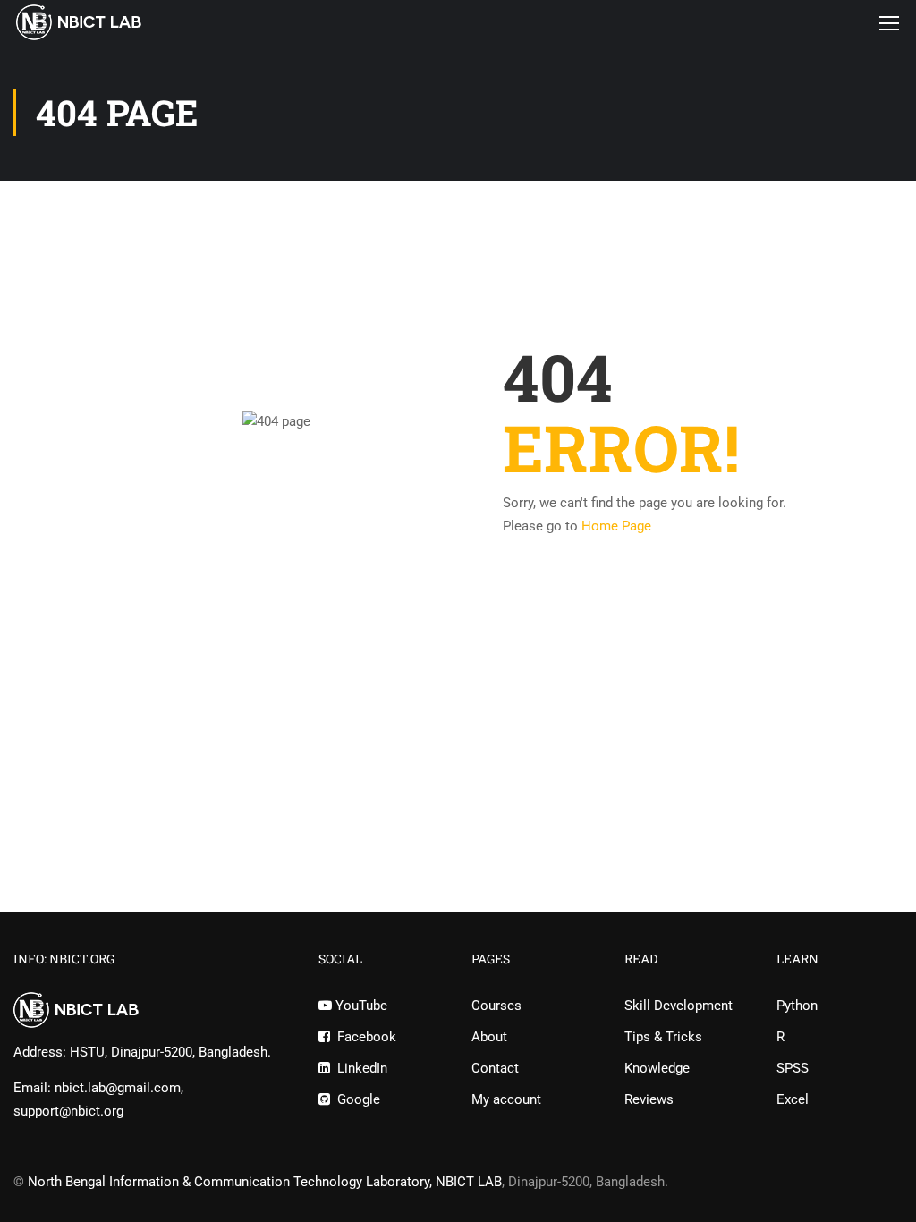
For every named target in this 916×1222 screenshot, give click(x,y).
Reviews (649, 1099)
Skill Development (678, 1005)
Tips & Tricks (663, 1037)
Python (797, 1005)
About (489, 1037)
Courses (496, 1005)
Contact (495, 1068)
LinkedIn (358, 1068)
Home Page (616, 526)
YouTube (359, 1005)
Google (355, 1099)
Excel (792, 1099)
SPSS (792, 1068)
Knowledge (657, 1068)
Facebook (363, 1037)
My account (506, 1099)
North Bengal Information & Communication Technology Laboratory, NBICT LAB (265, 1182)
